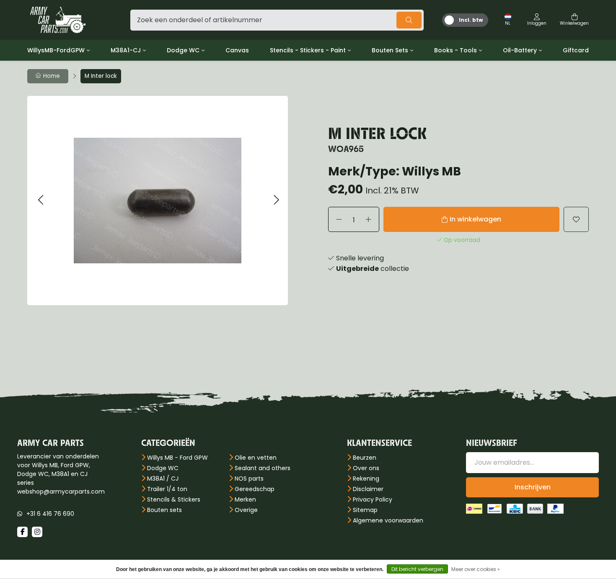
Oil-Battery (520, 50)
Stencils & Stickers (173, 499)
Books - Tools (455, 50)
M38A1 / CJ (163, 478)
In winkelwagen (475, 219)
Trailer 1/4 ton (167, 489)
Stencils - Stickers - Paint (308, 50)
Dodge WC (183, 50)
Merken (245, 499)
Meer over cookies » (475, 569)
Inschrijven (533, 487)
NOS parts (249, 478)
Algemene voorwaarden (388, 520)
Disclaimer (368, 489)
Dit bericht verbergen (417, 569)
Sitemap (365, 510)
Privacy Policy (372, 499)
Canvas (237, 50)
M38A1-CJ (126, 50)
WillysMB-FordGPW (56, 50)
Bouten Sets (390, 50)
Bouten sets (164, 510)
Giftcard (576, 50)
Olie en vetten (256, 457)
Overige (246, 510)
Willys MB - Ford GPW (177, 457)
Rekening (366, 478)
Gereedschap (254, 489)
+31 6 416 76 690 (50, 514)
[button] (40, 200)
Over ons (366, 468)
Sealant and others (262, 468)
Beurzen (364, 457)
